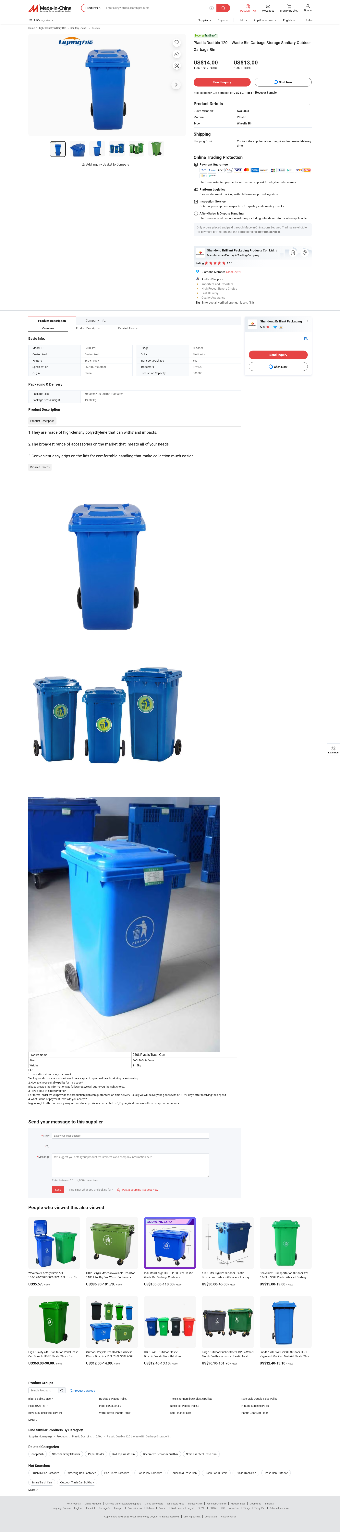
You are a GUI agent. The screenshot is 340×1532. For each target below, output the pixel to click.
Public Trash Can (246, 1473)
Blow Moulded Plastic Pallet (45, 1413)
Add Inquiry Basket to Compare (107, 164)
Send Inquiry (222, 82)
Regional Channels (216, 1503)
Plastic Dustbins (109, 1406)
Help (241, 20)
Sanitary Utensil (78, 27)
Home (31, 27)
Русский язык (135, 1508)
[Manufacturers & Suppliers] (49, 8)
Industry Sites (195, 1503)
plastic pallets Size (39, 1398)
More (31, 1489)
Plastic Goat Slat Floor (254, 1413)
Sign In (200, 302)
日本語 (213, 1508)
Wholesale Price (175, 1503)
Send (58, 1189)
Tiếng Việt (259, 1508)
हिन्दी (223, 1508)
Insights (269, 1503)
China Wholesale (154, 1503)
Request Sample (266, 92)
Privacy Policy (228, 1516)
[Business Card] (306, 338)
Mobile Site (255, 1503)
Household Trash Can (184, 1473)
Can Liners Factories (116, 1473)
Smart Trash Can (41, 1482)
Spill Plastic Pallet (180, 1413)
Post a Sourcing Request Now (137, 1189)
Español (90, 1508)
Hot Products (74, 1503)
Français (118, 1508)
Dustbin (95, 27)
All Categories (42, 20)
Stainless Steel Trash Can (201, 1454)
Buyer (221, 20)
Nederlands (177, 1508)
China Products (93, 1503)
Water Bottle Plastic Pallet (115, 1413)
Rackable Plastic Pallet (113, 1398)
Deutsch (163, 1508)
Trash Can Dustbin (216, 1473)
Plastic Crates (36, 1406)
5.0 (262, 327)
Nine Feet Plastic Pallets (184, 1406)
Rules (309, 20)
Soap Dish (37, 1454)
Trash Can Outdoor (276, 1473)
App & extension (263, 20)
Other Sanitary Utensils (66, 1454)
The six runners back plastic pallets (191, 1398)
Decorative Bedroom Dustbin (160, 1454)
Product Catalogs (84, 1390)
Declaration (211, 1516)
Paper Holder (96, 1454)
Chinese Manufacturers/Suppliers (123, 1503)
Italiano (150, 1508)
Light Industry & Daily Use (52, 27)
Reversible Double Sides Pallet (259, 1398)
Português (104, 1508)
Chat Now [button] (285, 82)
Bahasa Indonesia (279, 1508)
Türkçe (246, 1508)
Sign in (308, 10)
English (78, 1508)
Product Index (238, 1503)
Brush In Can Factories (45, 1473)
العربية (191, 1508)
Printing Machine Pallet (255, 1406)
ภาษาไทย (234, 1508)
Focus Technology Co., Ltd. (144, 1516)
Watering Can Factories (81, 1473)
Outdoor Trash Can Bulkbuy (77, 1482)
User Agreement (192, 1516)
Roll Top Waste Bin (123, 1454)
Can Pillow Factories (150, 1473)
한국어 (201, 1508)
